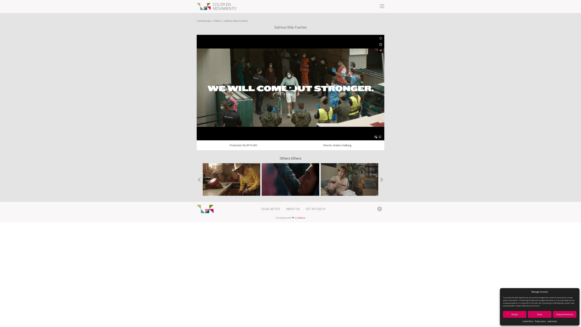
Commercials (204, 21)
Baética (301, 218)
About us (293, 208)
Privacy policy (540, 321)
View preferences (564, 314)
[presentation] (199, 179)
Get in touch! (316, 208)
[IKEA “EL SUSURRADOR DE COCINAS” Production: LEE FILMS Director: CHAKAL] (231, 179)
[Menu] (382, 7)
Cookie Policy (528, 321)
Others (217, 21)
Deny (539, 314)
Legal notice (552, 321)
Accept (514, 314)
